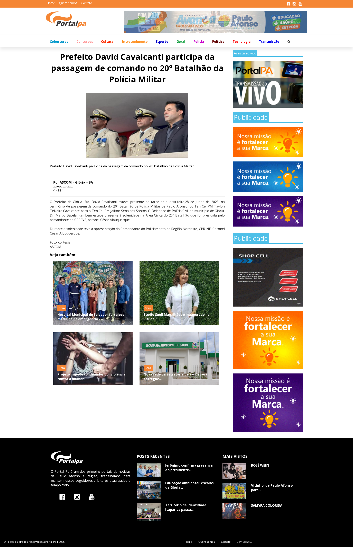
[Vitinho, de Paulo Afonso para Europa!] (234, 491)
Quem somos (68, 3)
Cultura (107, 41)
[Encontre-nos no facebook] (62, 496)
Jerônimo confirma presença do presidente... (189, 467)
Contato (86, 3)
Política (218, 41)
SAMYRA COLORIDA (266, 505)
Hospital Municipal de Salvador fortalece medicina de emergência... (90, 316)
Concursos (84, 41)
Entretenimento (135, 41)
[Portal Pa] (85, 19)
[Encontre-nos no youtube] (91, 496)
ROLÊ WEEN (260, 465)
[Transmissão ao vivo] (268, 84)
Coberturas (59, 41)
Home (51, 3)
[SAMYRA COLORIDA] (234, 511)
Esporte (162, 41)
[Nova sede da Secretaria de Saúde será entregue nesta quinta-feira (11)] (179, 358)
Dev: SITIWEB (244, 542)
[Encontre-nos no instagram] (77, 496)
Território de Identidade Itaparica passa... (185, 507)
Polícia (198, 41)
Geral (180, 41)
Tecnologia (242, 41)
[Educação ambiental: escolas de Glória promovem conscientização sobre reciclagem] (149, 490)
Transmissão (269, 41)
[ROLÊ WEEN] (234, 471)
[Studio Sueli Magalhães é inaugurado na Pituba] (179, 293)
